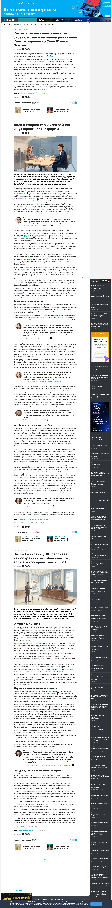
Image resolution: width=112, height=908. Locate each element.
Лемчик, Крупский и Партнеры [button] (23, 237)
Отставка (33, 93)
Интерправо (17, 29)
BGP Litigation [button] (32, 200)
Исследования (49, 24)
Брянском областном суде (48, 663)
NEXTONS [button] (41, 204)
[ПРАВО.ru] (9, 20)
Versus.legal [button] (53, 693)
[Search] (88, 24)
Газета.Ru (42, 89)
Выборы (24, 93)
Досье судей (28, 24)
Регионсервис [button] (37, 713)
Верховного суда (49, 671)
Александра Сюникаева (25, 830)
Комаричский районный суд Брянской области (28, 643)
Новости (94, 281)
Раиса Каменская (42, 519)
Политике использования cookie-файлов (21, 906)
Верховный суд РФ (42, 830)
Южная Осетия (44, 93)
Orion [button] (59, 317)
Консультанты (19, 522)
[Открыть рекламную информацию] (108, 361)
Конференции (17, 24)
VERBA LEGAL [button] (24, 293)
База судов (38, 24)
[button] (23, 49)
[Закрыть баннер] (31, 894)
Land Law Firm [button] (38, 775)
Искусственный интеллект (36, 522)
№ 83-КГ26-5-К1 (63, 671)
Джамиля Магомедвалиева (27, 519)
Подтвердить (96, 904)
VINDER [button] (30, 259)
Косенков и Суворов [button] (20, 193)
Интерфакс (49, 56)
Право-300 (6, 24)
